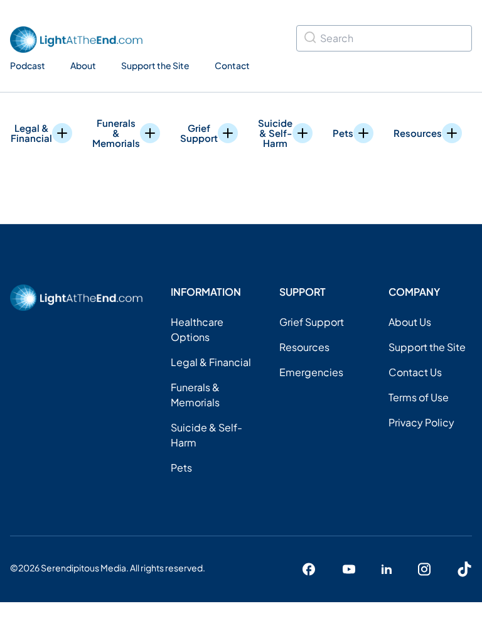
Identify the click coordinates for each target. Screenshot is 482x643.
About (83, 65)
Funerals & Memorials (116, 133)
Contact (232, 65)
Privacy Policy (421, 422)
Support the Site (155, 65)
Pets (343, 133)
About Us (409, 321)
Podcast (27, 65)
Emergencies (311, 372)
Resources (418, 133)
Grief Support (199, 133)
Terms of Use (418, 397)
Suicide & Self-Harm (275, 133)
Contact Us (415, 372)
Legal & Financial (31, 133)
